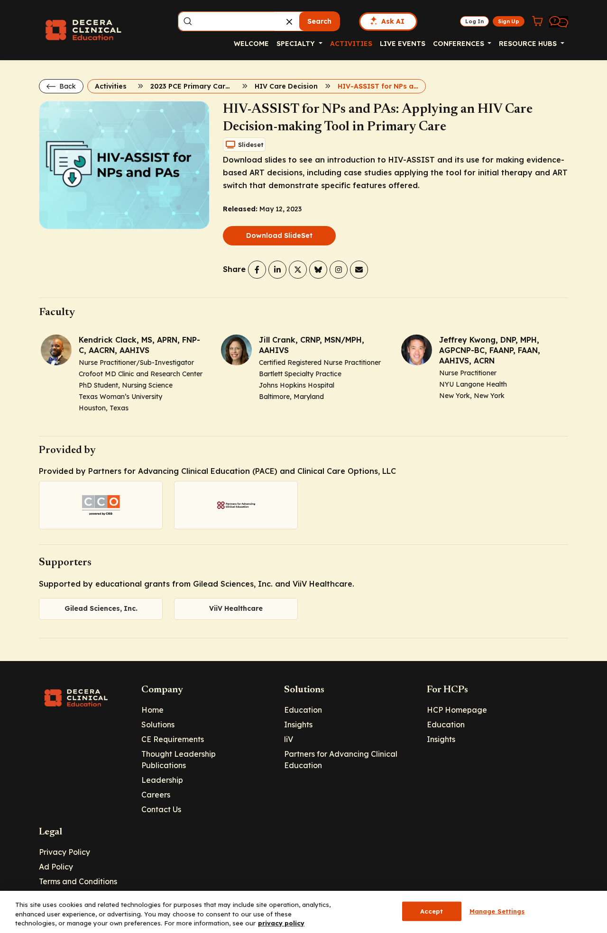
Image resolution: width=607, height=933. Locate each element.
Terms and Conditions (78, 881)
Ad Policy (56, 866)
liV (288, 739)
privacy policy (281, 923)
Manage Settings (497, 911)
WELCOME (251, 43)
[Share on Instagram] (339, 270)
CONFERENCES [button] (459, 43)
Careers (155, 794)
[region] (303, 912)
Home (152, 710)
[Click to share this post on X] (298, 270)
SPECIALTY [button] (296, 43)
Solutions (158, 724)
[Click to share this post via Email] (359, 270)
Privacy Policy (64, 852)
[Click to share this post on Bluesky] (318, 270)
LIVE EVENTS (402, 43)
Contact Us (161, 809)
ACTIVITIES (351, 43)
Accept (431, 911)
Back (66, 86)
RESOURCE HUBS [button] (529, 43)
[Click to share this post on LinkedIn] (277, 270)
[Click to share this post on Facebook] (257, 270)
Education (303, 710)
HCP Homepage (457, 710)
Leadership (162, 780)
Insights (298, 724)
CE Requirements (172, 739)
